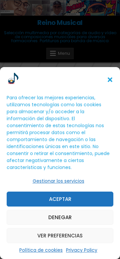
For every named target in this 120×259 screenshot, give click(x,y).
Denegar (60, 217)
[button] (110, 79)
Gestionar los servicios (58, 181)
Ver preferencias (60, 235)
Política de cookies (41, 250)
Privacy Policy (81, 250)
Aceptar (60, 199)
